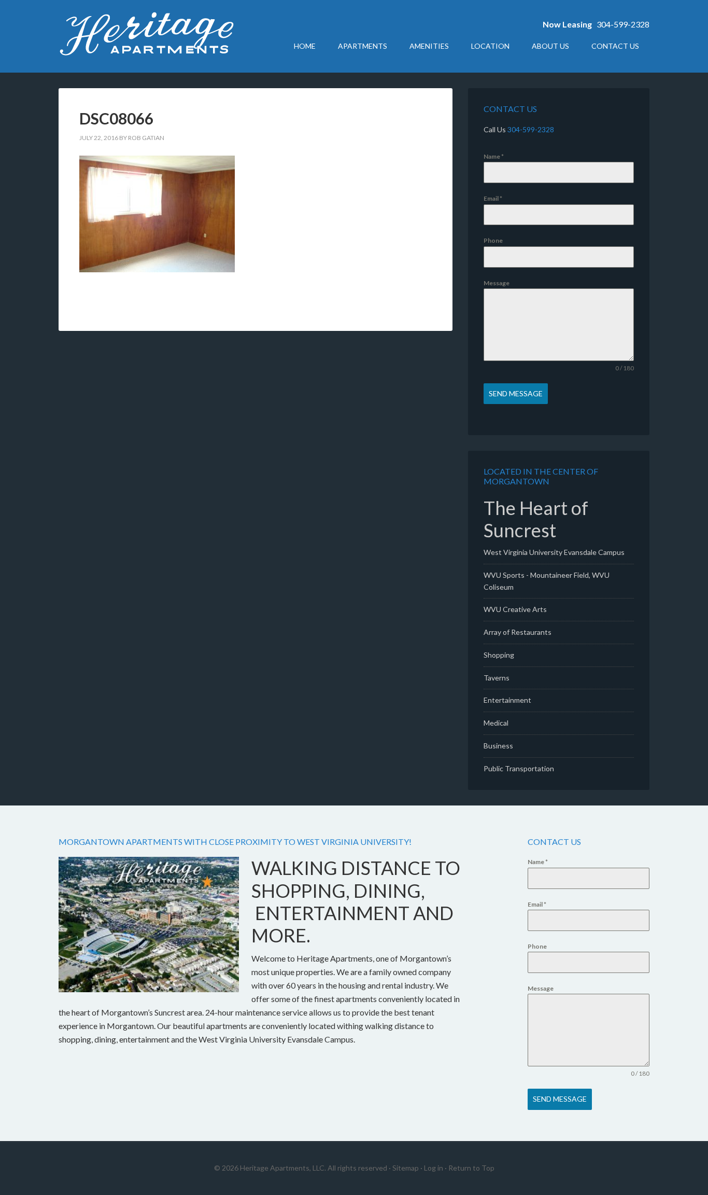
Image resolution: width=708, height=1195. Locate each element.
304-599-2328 (623, 24)
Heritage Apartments (147, 36)
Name (494, 156)
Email (493, 198)
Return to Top (471, 1167)
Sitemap (405, 1167)
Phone (493, 240)
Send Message (516, 393)
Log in (433, 1167)
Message (496, 283)
